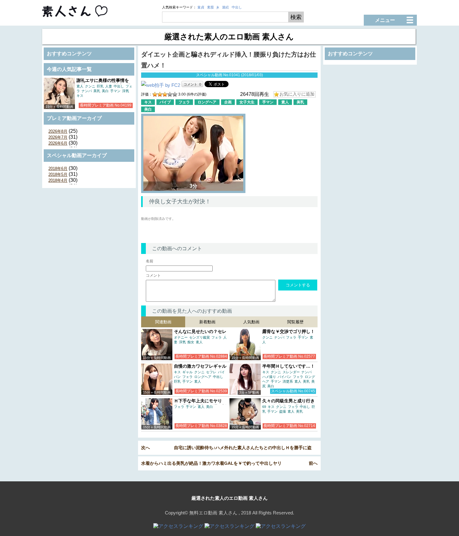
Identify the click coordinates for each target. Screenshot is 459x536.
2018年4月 (57, 180)
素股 (210, 7)
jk (218, 7)
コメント (153, 275)
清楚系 (288, 381)
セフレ (211, 372)
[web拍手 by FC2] (160, 85)
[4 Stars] (169, 94)
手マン (115, 91)
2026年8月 (57, 131)
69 (264, 407)
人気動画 (251, 322)
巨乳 (100, 86)
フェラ (184, 102)
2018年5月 (57, 174)
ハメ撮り (269, 377)
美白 (105, 91)
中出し (237, 7)
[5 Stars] (174, 94)
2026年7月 (57, 137)
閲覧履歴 (295, 322)
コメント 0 (192, 84)
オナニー (181, 337)
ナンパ (86, 91)
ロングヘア (207, 102)
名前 (149, 261)
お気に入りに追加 (296, 94)
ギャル (187, 372)
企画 (228, 102)
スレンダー (291, 372)
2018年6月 (57, 168)
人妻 (108, 86)
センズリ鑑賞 (199, 337)
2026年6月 (57, 143)
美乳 (96, 91)
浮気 (125, 91)
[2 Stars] (159, 94)
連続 (225, 7)
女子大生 (246, 102)
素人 (79, 86)
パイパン (284, 377)
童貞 (200, 7)
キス (79, 95)
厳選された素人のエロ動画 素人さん (229, 498)
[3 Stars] (164, 94)
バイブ (165, 102)
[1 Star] (154, 94)
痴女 (190, 342)
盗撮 (282, 411)
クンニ (90, 86)
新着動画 (207, 322)
